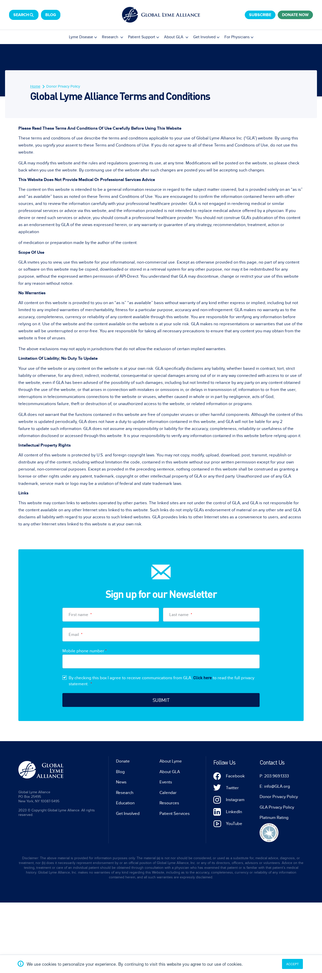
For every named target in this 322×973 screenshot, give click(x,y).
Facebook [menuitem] (235, 776)
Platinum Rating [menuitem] (274, 817)
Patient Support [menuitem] (141, 37)
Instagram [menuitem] (235, 799)
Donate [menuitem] (123, 761)
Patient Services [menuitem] (174, 813)
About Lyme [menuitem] (170, 761)
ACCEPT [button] (292, 964)
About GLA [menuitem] (174, 37)
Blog (50, 14)
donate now (295, 14)
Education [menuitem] (125, 803)
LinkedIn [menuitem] (234, 811)
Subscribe (260, 14)
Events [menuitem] (165, 782)
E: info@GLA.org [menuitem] (275, 786)
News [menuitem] (121, 782)
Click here (202, 677)
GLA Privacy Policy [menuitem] (277, 807)
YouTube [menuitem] (234, 823)
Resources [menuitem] (169, 803)
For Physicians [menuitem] (237, 37)
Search (21, 14)
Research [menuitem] (110, 37)
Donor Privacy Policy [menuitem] (63, 86)
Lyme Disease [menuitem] (81, 37)
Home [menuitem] (35, 86)
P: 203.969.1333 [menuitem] (274, 776)
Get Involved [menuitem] (204, 37)
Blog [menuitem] (120, 771)
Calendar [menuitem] (168, 792)
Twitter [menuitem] (232, 787)
